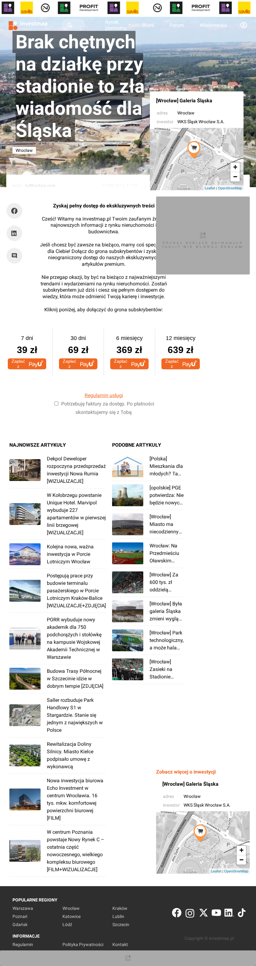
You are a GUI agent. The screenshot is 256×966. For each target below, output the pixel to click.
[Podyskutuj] (16, 256)
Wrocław (185, 112)
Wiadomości (213, 25)
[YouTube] (216, 914)
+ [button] (235, 167)
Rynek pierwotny (116, 25)
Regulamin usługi (104, 395)
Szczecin (120, 924)
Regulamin (22, 944)
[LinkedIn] (229, 914)
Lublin (118, 916)
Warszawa (22, 908)
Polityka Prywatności (82, 944)
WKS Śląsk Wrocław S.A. (200, 121)
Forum (177, 25)
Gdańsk (19, 924)
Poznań (19, 916)
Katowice (71, 916)
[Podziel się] (16, 211)
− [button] (235, 177)
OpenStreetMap (230, 187)
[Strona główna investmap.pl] (28, 25)
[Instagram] (190, 914)
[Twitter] (203, 914)
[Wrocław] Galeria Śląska (184, 101)
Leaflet (210, 187)
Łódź (67, 924)
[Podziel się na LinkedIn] (14, 233)
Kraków (119, 908)
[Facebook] (176, 914)
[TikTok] (241, 914)
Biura (148, 25)
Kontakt (120, 944)
